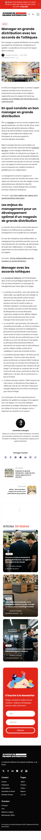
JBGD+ (22, 782)
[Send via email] (30, 457)
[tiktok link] (22, 771)
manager (10, 122)
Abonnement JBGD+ (8, 815)
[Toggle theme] (33, 14)
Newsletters (6, 788)
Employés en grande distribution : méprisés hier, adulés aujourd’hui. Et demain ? (25, 474)
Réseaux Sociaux (7, 795)
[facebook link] (8, 771)
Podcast (23, 785)
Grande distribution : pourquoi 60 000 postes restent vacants (19, 650)
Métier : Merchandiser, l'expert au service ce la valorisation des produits (16, 491)
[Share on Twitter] (5, 457)
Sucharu (6, 826)
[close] (38, 4)
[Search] (29, 14)
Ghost (37, 824)
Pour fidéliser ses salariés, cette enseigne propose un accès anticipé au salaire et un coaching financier (19, 604)
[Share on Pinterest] (15, 457)
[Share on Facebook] (10, 457)
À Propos (5, 805)
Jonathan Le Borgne (12, 55)
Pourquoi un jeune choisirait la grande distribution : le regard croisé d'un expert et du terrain (20, 559)
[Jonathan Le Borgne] (3, 55)
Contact (4, 782)
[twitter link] (3, 771)
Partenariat (5, 785)
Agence (23, 791)
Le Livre (23, 795)
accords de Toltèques (13, 278)
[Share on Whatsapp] (20, 457)
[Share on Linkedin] (25, 457)
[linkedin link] (12, 771)
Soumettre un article (8, 791)
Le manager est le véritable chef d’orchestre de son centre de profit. (20, 99)
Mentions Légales (8, 812)
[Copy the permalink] (35, 457)
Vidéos (22, 788)
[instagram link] (17, 771)
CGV (3, 809)
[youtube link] (26, 771)
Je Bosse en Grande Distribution (12, 824)
